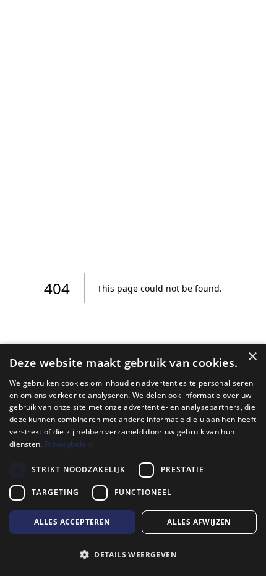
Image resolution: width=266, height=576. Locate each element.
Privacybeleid (69, 444)
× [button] (252, 357)
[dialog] (133, 460)
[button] (133, 554)
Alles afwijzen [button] (199, 522)
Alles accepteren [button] (72, 522)
